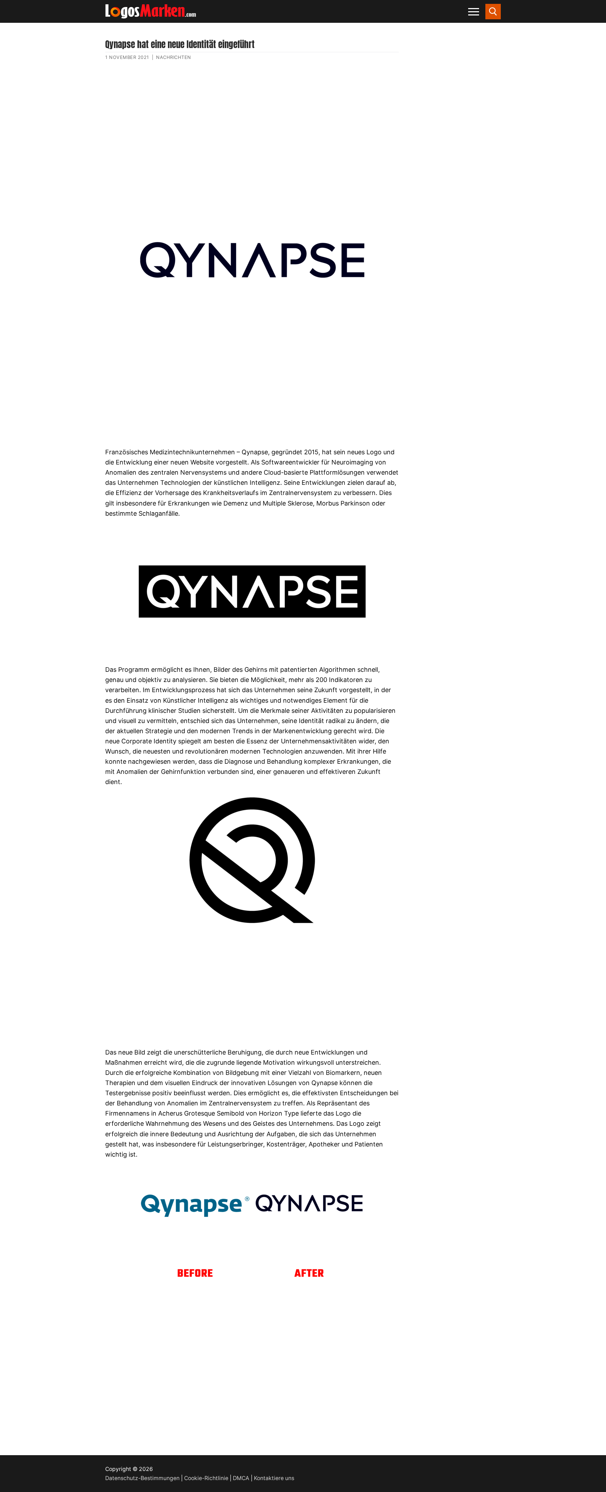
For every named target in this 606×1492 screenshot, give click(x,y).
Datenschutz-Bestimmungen (142, 1478)
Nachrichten (173, 57)
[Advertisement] (252, 134)
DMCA (241, 1478)
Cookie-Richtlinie (206, 1478)
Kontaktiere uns (274, 1478)
